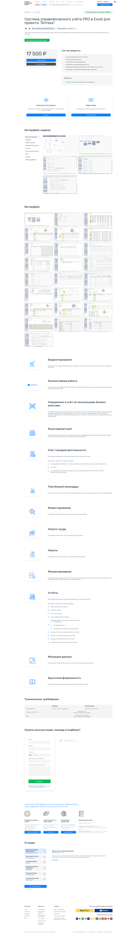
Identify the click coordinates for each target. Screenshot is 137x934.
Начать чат (51, 832)
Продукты (38, 1)
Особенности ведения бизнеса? (37, 765)
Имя (31, 739)
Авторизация (79, 1)
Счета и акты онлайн (59, 916)
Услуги (45, 1)
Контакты (70, 1)
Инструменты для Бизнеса (41, 916)
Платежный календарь (60, 911)
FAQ (25, 918)
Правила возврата (108, 932)
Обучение (51, 1)
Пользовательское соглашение (95, 932)
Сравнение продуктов (41, 923)
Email (31, 745)
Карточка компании (59, 909)
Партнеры (27, 914)
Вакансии (27, 911)
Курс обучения (68, 832)
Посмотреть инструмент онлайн (38, 40)
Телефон (30, 752)
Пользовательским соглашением (42, 786)
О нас (63, 1)
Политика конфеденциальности (80, 932)
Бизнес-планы (42, 920)
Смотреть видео (90, 115)
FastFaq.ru (56, 914)
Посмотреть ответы (32, 832)
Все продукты (41, 909)
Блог (58, 1)
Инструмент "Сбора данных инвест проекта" (60, 918)
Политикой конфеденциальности (36, 787)
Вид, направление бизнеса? (36, 758)
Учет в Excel (36, 12)
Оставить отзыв (36, 886)
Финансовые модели (41, 912)
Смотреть (46, 115)
